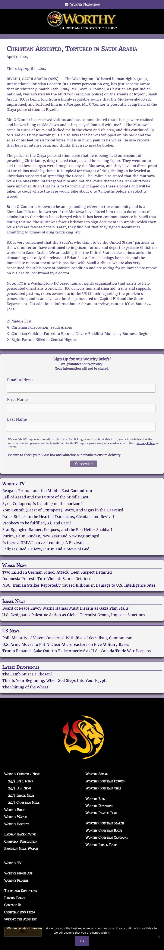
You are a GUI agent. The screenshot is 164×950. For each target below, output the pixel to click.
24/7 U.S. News (19, 788)
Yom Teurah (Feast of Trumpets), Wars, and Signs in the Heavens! (62, 510)
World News (14, 565)
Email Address (20, 380)
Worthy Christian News (22, 774)
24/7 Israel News (21, 795)
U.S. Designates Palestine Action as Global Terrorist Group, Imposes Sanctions (73, 615)
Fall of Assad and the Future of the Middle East (45, 497)
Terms (12, 447)
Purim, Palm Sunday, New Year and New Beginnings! (50, 536)
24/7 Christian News (24, 802)
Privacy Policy (145, 443)
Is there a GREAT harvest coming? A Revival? (43, 542)
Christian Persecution (30, 327)
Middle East (22, 321)
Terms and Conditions (20, 891)
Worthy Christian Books (104, 830)
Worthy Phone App (18, 873)
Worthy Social (97, 774)
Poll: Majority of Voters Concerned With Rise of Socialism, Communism (67, 638)
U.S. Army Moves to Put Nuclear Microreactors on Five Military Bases (65, 644)
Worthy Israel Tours (101, 845)
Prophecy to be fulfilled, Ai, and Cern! (36, 523)
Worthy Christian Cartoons (107, 837)
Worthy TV (13, 484)
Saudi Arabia (61, 327)
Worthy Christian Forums (105, 781)
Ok (82, 941)
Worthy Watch (15, 817)
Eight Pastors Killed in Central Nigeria (44, 339)
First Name (17, 399)
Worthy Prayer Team (101, 813)
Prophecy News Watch (21, 848)
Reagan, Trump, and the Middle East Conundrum (47, 490)
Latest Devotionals (20, 667)
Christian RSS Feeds (19, 912)
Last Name (17, 419)
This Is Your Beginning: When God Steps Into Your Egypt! (54, 680)
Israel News (13, 601)
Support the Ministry (20, 919)
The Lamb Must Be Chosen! (27, 674)
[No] (159, 936)
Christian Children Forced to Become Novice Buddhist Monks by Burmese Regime (81, 333)
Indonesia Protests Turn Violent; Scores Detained (47, 578)
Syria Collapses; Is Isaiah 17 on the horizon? (42, 503)
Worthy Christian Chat (103, 788)
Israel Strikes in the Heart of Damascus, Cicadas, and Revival (58, 516)
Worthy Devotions (99, 806)
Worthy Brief (14, 810)
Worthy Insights (16, 824)
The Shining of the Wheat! (26, 687)
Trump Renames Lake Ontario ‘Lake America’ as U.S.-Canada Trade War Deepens (76, 651)
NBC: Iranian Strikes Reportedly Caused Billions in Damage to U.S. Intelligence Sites (78, 585)
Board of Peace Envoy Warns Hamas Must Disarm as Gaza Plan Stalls (65, 608)
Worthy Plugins (16, 880)
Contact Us (13, 905)
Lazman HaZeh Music (20, 834)
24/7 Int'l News (20, 781)
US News (10, 631)
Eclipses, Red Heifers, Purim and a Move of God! (46, 549)
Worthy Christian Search (105, 823)
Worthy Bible (96, 799)
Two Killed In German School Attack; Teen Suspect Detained (57, 572)
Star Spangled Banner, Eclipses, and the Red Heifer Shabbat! (57, 529)
